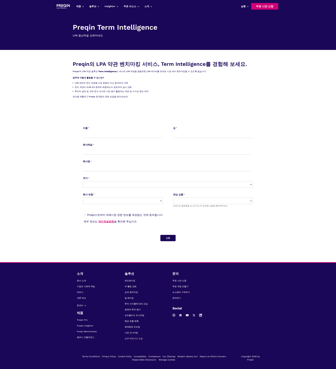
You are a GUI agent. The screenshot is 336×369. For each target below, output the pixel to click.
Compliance (154, 356)
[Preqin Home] (63, 6)
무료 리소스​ (130, 6)
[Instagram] (173, 316)
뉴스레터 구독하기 (181, 292)
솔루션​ (92, 6)
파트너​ (80, 292)
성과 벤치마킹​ (131, 292)
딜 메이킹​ (129, 298)
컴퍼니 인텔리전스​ (85, 337)
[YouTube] (187, 316)
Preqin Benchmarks (87, 331)
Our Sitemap (169, 356)
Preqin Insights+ (85, 325)
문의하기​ (176, 298)
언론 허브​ (81, 298)
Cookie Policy (125, 356)
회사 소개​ (81, 280)
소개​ (147, 6)
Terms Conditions (91, 356)
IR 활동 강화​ (130, 286)
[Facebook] (180, 316)
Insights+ (110, 6)
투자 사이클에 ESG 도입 (136, 304)
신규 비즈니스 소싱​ (134, 338)
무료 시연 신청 (264, 6)
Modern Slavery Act (188, 356)
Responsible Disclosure (144, 359)
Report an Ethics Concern (213, 356)
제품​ (78, 6)
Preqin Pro (82, 320)
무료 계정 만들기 (180, 286)
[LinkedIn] (200, 316)
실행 (243, 6)
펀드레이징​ (130, 280)
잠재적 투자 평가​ (133, 309)
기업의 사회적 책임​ (86, 286)
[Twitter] (194, 316)
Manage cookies (167, 359)
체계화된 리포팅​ (132, 327)
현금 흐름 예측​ (132, 321)
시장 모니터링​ (131, 332)
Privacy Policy (109, 356)
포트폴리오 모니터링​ (134, 315)
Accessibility (140, 356)
